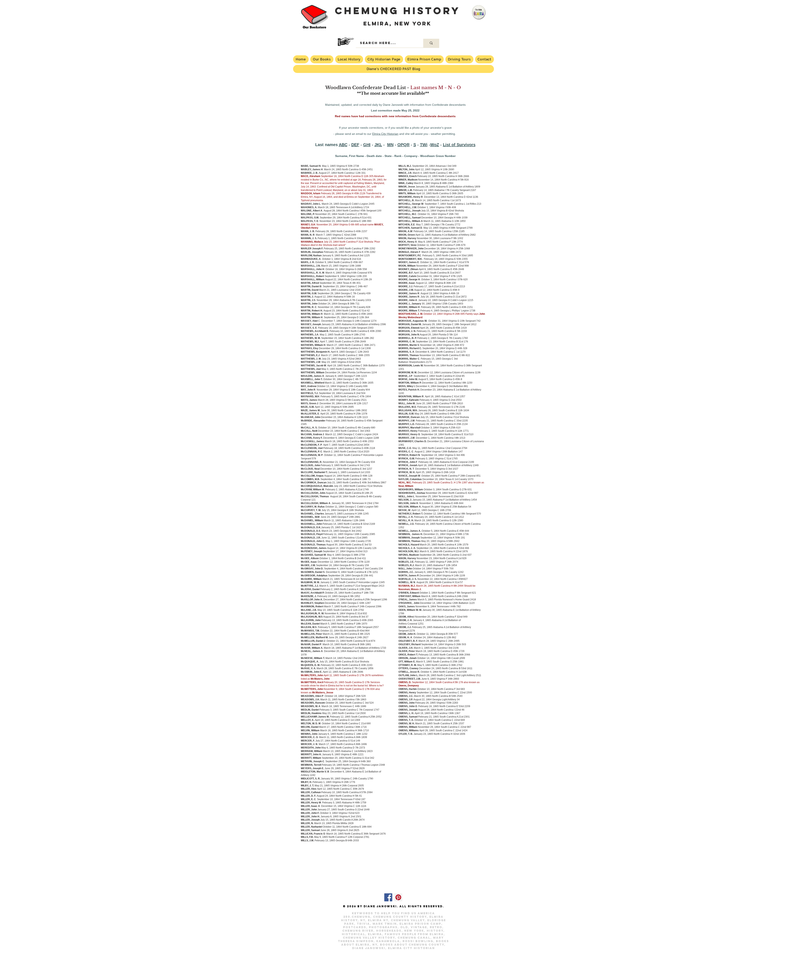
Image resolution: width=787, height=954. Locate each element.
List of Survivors (459, 144)
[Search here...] (431, 43)
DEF (355, 144)
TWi (424, 144)
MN (390, 144)
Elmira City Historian (385, 133)
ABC (343, 144)
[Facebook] (388, 897)
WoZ (434, 144)
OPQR (403, 144)
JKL (378, 144)
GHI (367, 144)
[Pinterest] (398, 897)
